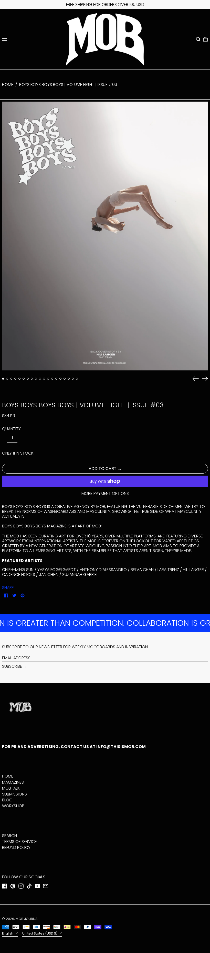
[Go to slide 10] (40, 379)
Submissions (14, 794)
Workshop (13, 806)
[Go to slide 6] (24, 379)
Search (9, 836)
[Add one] (21, 437)
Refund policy (16, 847)
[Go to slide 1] (3, 379)
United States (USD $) (40, 933)
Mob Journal (27, 919)
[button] (198, 39)
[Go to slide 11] (44, 379)
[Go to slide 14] (56, 379)
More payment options (105, 493)
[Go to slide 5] (19, 379)
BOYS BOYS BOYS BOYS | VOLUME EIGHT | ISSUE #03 (68, 84)
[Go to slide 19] (77, 379)
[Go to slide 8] (32, 379)
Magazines (13, 782)
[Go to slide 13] (52, 379)
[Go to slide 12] (48, 379)
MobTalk (11, 788)
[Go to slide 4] (15, 379)
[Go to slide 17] (69, 379)
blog (7, 800)
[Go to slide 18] (73, 379)
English (8, 933)
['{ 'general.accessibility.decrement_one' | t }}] (3, 437)
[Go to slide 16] (65, 379)
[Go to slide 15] (60, 379)
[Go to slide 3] (11, 379)
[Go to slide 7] (28, 379)
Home (7, 84)
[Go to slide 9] (36, 379)
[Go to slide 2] (7, 379)
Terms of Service (19, 841)
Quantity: (12, 429)
